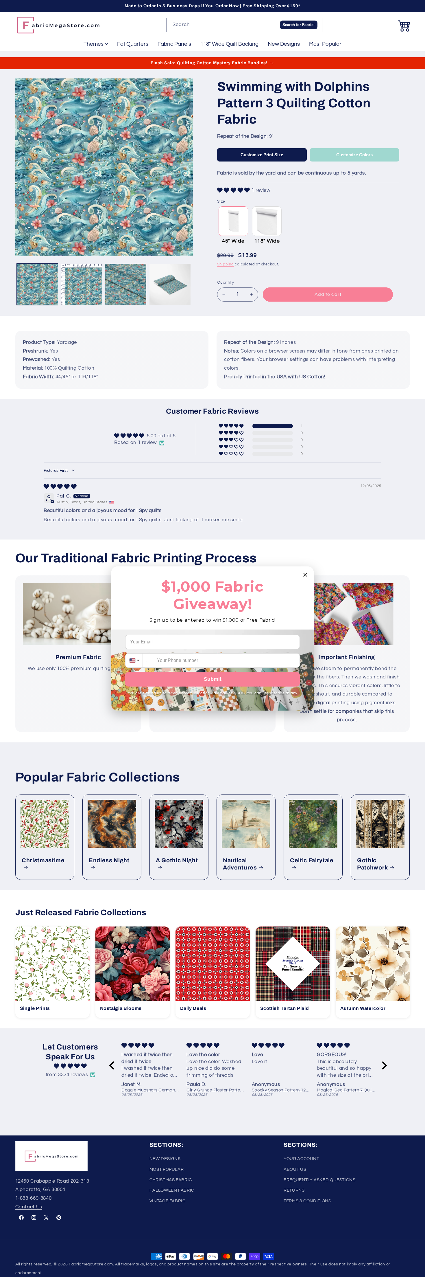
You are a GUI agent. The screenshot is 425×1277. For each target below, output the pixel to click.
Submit (212, 679)
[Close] (305, 575)
